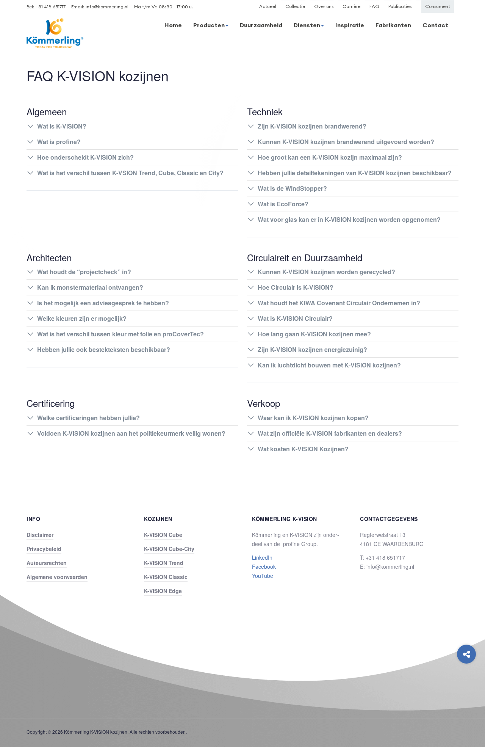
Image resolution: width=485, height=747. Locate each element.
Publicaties (399, 6)
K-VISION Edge (163, 591)
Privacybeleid (44, 548)
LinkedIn (262, 557)
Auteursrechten (47, 563)
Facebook (264, 566)
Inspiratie (349, 25)
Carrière (351, 6)
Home (173, 25)
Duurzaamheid (261, 25)
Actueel (267, 6)
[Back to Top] (466, 684)
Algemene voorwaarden (57, 577)
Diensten (307, 25)
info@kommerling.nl (107, 6)
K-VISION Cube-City (169, 548)
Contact (435, 25)
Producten (209, 25)
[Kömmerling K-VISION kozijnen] (55, 33)
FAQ (374, 6)
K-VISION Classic (166, 577)
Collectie (295, 6)
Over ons (323, 6)
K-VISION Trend (163, 563)
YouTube (262, 575)
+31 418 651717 (51, 6)
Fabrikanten (393, 25)
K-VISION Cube (163, 534)
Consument (437, 6)
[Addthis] (466, 654)
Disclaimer (40, 534)
